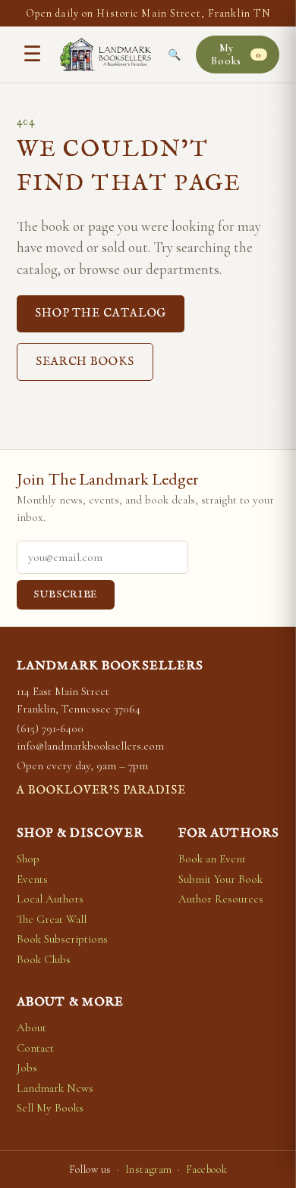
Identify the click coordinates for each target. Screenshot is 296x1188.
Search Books (85, 361)
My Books (236, 54)
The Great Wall (52, 919)
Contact (35, 1048)
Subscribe (65, 594)
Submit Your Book (220, 879)
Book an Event (212, 858)
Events (32, 879)
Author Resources (220, 899)
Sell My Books (50, 1108)
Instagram (148, 1169)
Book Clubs (44, 959)
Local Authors (50, 899)
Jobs (27, 1067)
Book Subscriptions (62, 939)
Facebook (206, 1169)
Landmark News (55, 1088)
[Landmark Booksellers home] (105, 54)
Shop (28, 858)
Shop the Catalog (100, 313)
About (31, 1027)
